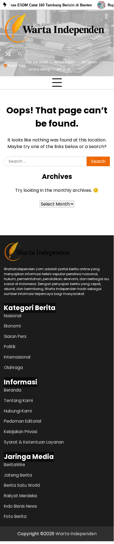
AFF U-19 (63, 69)
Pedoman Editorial (22, 421)
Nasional (12, 316)
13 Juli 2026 (38, 62)
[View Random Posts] (8, 54)
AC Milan (89, 62)
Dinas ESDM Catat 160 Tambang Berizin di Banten (47, 5)
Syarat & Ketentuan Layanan (34, 442)
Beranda (12, 390)
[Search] (20, 54)
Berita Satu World (22, 485)
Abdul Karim (64, 62)
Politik (9, 346)
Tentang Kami (18, 400)
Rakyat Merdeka (20, 496)
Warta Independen (76, 534)
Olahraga (13, 367)
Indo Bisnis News (20, 506)
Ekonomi (12, 326)
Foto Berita (15, 516)
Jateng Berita (18, 475)
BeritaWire (14, 465)
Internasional (17, 357)
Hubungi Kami (18, 411)
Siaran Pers (15, 336)
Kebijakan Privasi (20, 431)
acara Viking (39, 69)
